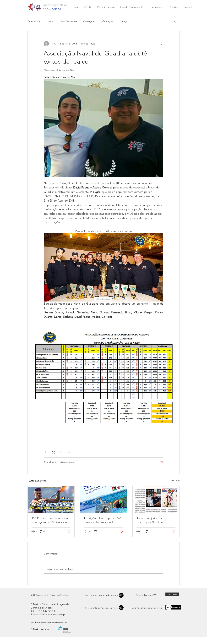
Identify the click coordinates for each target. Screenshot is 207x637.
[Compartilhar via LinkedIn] (61, 452)
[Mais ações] (161, 44)
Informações (107, 21)
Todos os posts (35, 21)
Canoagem (88, 21)
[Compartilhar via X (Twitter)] (53, 452)
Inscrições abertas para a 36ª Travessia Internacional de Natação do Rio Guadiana (102, 520)
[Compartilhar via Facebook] (45, 452)
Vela (51, 21)
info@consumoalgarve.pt (52, 614)
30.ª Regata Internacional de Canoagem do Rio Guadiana (50, 520)
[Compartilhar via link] (69, 452)
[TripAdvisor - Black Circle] (121, 607)
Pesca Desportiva (68, 21)
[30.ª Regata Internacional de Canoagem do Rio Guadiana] (51, 499)
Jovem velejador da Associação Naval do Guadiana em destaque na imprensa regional (153, 520)
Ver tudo (175, 480)
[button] (175, 21)
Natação (124, 21)
